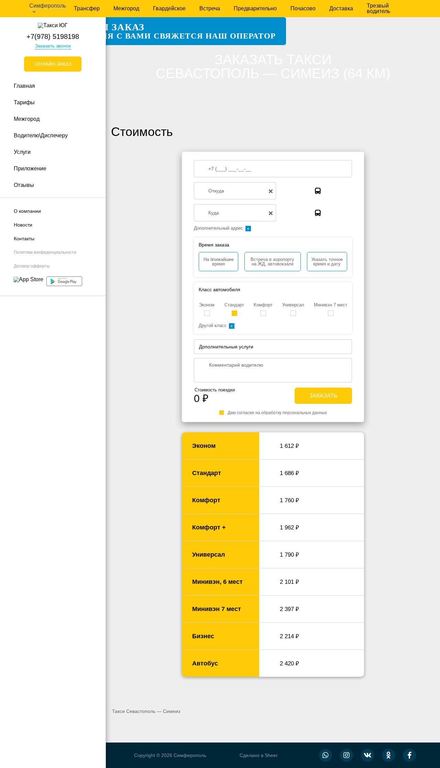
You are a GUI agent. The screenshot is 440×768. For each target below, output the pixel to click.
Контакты (24, 238)
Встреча (209, 8)
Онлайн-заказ (53, 64)
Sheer (271, 755)
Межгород (126, 8)
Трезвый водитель (378, 8)
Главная (24, 86)
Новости (23, 225)
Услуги (22, 152)
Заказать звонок (53, 46)
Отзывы (24, 185)
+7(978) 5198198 (52, 36)
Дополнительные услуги (226, 346)
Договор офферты (32, 266)
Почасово (303, 8)
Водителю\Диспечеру (41, 135)
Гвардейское (169, 8)
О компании (27, 211)
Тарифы (24, 102)
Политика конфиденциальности (45, 252)
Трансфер (87, 8)
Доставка (341, 8)
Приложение (30, 168)
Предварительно (255, 8)
